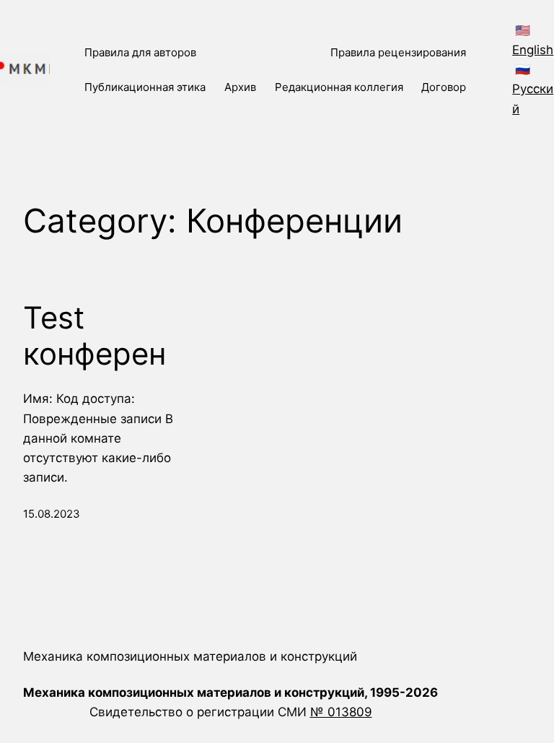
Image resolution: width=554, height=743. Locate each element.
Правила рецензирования (398, 52)
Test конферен (94, 336)
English (532, 50)
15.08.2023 (51, 514)
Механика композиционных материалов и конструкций (190, 656)
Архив (240, 87)
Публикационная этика (145, 87)
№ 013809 (341, 712)
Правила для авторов (140, 52)
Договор (443, 87)
